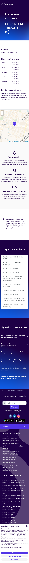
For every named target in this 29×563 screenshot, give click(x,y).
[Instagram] (18, 416)
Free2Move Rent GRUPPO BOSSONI (13, 291)
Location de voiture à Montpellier (9, 520)
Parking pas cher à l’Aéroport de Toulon (10, 443)
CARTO (27, 141)
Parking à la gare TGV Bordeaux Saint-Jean (11, 465)
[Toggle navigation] (26, 4)
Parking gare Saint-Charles (8, 467)
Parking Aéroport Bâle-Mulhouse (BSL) (10, 454)
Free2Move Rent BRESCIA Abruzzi (12, 269)
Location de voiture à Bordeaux (8, 517)
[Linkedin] (14, 416)
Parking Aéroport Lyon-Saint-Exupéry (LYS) (11, 451)
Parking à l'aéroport (8, 437)
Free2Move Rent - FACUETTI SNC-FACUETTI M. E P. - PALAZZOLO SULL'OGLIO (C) (13, 279)
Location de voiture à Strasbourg (9, 522)
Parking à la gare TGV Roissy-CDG (9, 459)
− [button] (2, 114)
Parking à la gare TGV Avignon (8, 462)
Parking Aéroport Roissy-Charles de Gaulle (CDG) (12, 445)
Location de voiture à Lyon (7, 511)
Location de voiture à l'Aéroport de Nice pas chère (12, 490)
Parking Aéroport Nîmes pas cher (9, 441)
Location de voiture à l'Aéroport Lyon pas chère (12, 484)
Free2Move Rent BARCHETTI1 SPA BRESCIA (13, 258)
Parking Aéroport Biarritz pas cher (9, 438)
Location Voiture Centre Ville (11, 506)
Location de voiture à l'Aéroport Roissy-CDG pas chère (13, 480)
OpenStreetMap (16, 141)
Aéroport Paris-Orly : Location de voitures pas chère (13, 482)
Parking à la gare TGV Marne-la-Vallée (10, 464)
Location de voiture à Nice (7, 514)
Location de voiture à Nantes (8, 515)
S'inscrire (14, 407)
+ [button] (2, 112)
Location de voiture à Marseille (8, 509)
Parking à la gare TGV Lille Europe (9, 470)
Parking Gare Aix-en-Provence (8, 461)
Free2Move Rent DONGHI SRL (11, 273)
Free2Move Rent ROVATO (10, 295)
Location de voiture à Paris (8, 507)
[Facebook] (10, 416)
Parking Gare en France (9, 457)
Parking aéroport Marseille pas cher (9, 453)
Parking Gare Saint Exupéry (8, 469)
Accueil (4, 391)
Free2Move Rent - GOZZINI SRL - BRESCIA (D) (12, 286)
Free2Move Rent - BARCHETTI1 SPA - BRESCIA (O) (14, 264)
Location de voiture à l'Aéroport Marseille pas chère (13, 488)
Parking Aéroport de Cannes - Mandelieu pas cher (12, 440)
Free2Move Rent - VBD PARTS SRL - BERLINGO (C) (13, 305)
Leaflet (10, 141)
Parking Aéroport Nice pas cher (8, 449)
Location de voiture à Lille (7, 519)
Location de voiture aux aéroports (12, 479)
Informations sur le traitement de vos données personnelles (14, 410)
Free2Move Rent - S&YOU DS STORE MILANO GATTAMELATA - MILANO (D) (14, 300)
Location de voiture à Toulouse (8, 512)
